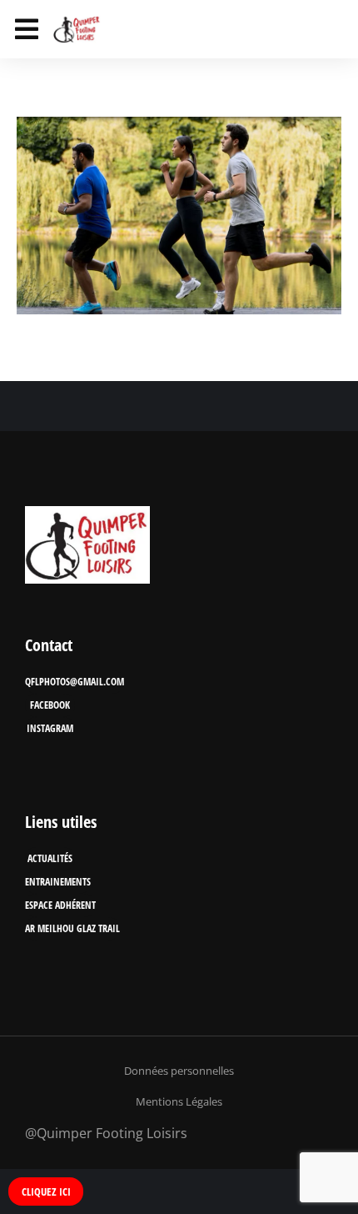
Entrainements (58, 882)
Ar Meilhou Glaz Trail (72, 928)
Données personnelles (179, 1070)
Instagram (50, 728)
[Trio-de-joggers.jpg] (179, 215)
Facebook (50, 705)
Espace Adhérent (60, 905)
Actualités (49, 858)
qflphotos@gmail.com (74, 682)
